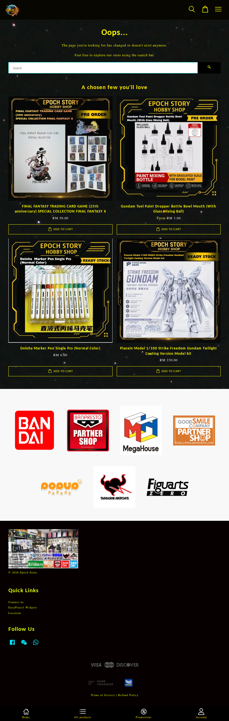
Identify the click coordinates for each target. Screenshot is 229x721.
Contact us (16, 602)
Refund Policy (128, 695)
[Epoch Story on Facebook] (12, 645)
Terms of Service (103, 695)
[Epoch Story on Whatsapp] (36, 645)
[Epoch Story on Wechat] (24, 645)
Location (14, 613)
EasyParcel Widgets (22, 607)
